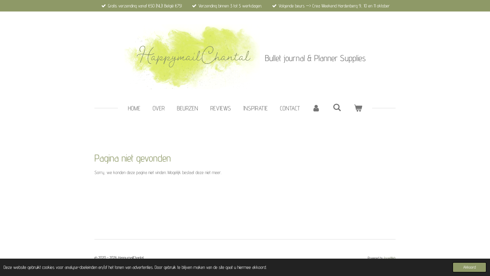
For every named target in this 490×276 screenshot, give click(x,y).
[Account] (316, 108)
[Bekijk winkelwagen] (358, 108)
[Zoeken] (337, 107)
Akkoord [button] (469, 267)
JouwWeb (390, 258)
